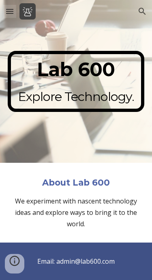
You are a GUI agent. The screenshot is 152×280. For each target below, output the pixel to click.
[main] (76, 81)
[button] (9, 11)
